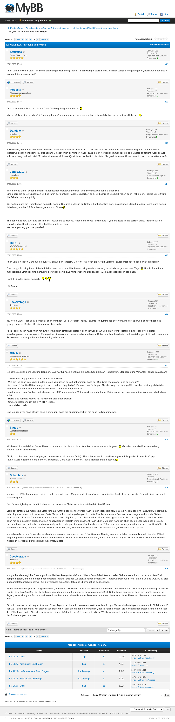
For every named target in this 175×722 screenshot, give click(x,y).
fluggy (14, 427)
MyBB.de (29, 718)
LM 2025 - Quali (17, 685)
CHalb (14, 353)
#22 (166, 102)
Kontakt (8, 713)
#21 (166, 64)
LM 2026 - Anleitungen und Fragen (26, 664)
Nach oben (55, 713)
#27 (166, 365)
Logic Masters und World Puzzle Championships (93, 28)
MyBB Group (68, 718)
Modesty (15, 89)
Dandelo (15, 130)
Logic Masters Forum (14, 28)
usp (83, 656)
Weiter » (44, 39)
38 (104, 664)
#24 (166, 184)
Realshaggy (149, 658)
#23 (166, 143)
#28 (166, 440)
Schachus (16, 475)
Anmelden (27, 20)
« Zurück (19, 39)
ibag (84, 664)
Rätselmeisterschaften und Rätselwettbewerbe (47, 28)
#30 (166, 569)
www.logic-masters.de (37, 713)
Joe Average (18, 302)
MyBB (47, 718)
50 (104, 656)
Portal (141, 14)
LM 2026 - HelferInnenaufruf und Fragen (29, 671)
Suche (153, 14)
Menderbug (149, 687)
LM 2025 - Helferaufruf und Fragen (26, 678)
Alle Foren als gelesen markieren (92, 713)
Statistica (16, 51)
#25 (166, 255)
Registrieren (41, 20)
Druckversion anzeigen (18, 694)
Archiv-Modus (68, 713)
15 (104, 685)
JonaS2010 (17, 171)
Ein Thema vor (37, 629)
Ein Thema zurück (17, 629)
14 (104, 678)
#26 (166, 314)
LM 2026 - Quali (17, 656)
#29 (166, 488)
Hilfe (166, 14)
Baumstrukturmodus (159, 44)
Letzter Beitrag (137, 658)
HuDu (13, 243)
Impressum (20, 713)
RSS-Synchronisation (120, 713)
